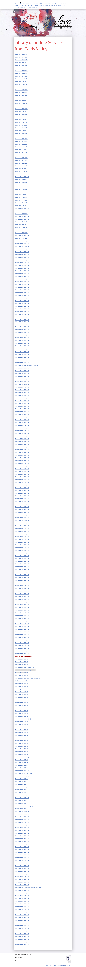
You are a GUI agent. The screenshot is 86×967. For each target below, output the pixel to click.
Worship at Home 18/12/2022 (22, 564)
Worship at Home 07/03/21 (21, 795)
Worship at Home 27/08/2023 (22, 477)
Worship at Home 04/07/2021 (22, 838)
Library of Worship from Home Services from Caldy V (27, 7)
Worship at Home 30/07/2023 (22, 487)
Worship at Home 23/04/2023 (22, 520)
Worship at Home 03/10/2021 (22, 871)
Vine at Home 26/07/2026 (21, 62)
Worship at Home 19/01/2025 (22, 281)
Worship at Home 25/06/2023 (22, 498)
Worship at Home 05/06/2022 (22, 640)
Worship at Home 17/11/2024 (22, 300)
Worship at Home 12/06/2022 (22, 637)
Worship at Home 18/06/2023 (22, 501)
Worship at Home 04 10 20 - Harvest (24, 738)
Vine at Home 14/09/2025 (21, 185)
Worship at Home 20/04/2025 (22, 243)
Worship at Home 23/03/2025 (22, 254)
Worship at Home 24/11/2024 (22, 298)
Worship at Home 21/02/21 (21, 789)
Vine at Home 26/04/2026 (21, 98)
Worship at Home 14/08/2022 (22, 613)
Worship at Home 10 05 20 (21, 681)
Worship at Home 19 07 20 (21, 708)
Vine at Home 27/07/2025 (21, 205)
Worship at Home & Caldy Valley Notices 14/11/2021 (28, 887)
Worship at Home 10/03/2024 (22, 400)
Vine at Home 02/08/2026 (21, 60)
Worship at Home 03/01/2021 (22, 770)
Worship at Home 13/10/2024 (22, 314)
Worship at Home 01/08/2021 (22, 846)
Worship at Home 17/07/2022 (22, 623)
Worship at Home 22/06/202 (22, 219)
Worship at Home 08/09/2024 (22, 327)
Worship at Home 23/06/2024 (22, 357)
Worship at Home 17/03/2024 (22, 398)
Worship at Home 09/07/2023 (22, 493)
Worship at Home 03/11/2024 (22, 306)
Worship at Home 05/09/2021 (22, 860)
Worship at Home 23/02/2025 (22, 265)
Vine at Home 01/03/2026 (21, 119)
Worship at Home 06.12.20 (21, 762)
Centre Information (39, 5)
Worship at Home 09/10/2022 (22, 591)
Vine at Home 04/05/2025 (21, 238)
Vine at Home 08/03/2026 (21, 117)
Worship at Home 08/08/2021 (22, 849)
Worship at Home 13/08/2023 (22, 482)
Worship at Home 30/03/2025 (22, 251)
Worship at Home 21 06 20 (21, 697)
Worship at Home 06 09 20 (21, 727)
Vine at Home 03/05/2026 (21, 95)
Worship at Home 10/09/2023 (22, 471)
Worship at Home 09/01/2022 (22, 904)
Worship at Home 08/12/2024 (22, 292)
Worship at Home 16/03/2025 (22, 257)
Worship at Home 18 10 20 (21, 743)
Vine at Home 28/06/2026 (21, 73)
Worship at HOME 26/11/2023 (22, 439)
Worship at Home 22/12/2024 (22, 287)
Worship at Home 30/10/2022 (22, 583)
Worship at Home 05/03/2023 (22, 539)
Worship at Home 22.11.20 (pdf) (23, 757)
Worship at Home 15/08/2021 (22, 852)
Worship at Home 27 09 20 (21, 735)
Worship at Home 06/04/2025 (22, 249)
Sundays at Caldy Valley (38, 3)
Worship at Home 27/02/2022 (22, 923)
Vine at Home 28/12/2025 (21, 141)
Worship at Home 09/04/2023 (22, 526)
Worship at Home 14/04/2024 (22, 387)
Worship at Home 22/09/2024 (22, 321)
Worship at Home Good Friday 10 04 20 (24, 667)
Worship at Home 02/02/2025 (22, 276)
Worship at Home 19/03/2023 (22, 534)
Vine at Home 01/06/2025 (21, 227)
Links (63, 5)
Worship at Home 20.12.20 (21, 768)
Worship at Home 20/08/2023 (22, 479)
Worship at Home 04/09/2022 (22, 604)
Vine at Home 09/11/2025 (21, 160)
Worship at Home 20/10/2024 (22, 311)
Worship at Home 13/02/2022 (22, 917)
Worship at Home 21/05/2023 (22, 512)
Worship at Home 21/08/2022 (22, 610)
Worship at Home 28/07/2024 (22, 343)
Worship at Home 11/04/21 (21, 808)
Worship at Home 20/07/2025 (22, 208)
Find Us (53, 5)
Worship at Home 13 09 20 (21, 730)
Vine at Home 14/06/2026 (21, 79)
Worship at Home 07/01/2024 (22, 428)
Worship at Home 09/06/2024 (22, 362)
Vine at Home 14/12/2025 (21, 147)
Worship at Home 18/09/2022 (22, 599)
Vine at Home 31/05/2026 (21, 84)
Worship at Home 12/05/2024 (22, 376)
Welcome (17, 3)
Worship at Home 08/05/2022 (22, 651)
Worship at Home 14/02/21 (21, 787)
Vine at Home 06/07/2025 (21, 213)
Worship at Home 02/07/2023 (22, 496)
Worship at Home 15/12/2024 (22, 290)
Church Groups (62, 3)
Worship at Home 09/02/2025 (22, 271)
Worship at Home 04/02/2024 (22, 417)
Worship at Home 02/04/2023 (22, 528)
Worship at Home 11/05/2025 (22, 235)
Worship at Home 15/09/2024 (22, 324)
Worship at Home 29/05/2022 (22, 642)
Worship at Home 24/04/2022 (22, 944)
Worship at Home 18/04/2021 (22, 811)
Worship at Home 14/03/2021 (22, 797)
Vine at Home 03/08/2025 (21, 203)
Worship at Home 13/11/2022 (22, 577)
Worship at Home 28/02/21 (21, 792)
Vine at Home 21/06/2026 (21, 76)
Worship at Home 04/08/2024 (22, 340)
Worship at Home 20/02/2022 (22, 920)
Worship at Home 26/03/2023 (22, 531)
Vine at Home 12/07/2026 (21, 68)
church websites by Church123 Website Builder (62, 965)
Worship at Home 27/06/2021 (22, 836)
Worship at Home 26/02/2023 (22, 542)
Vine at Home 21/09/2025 (21, 182)
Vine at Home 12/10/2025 (21, 171)
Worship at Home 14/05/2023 (22, 515)
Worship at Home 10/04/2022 (22, 939)
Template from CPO (49, 965)
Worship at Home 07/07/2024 (22, 351)
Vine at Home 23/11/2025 (21, 155)
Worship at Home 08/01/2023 (22, 561)
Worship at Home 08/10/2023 (22, 458)
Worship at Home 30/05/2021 (22, 827)
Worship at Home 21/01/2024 (22, 422)
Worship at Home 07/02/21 (21, 784)
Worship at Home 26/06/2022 (22, 632)
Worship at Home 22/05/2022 (22, 645)
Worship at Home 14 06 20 (21, 694)
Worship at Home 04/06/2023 (22, 506)
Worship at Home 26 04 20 (21, 675)
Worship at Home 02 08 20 (21, 713)
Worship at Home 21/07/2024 (22, 346)
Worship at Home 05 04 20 (21, 664)
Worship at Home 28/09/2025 (22, 176)
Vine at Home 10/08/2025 (21, 200)
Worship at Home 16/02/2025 (22, 268)
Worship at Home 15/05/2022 (22, 648)
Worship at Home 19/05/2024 (22, 373)
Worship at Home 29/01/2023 (22, 553)
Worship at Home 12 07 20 (21, 705)
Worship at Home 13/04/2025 (22, 246)
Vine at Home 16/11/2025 (21, 157)
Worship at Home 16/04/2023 (22, 523)
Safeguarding (29, 3)
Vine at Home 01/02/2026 (21, 130)
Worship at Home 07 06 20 (21, 691)
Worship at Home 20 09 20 (21, 732)
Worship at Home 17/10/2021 (22, 876)
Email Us (36, 956)
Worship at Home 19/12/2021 (22, 901)
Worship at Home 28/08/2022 (22, 607)
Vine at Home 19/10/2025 (21, 168)
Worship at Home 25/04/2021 (22, 814)
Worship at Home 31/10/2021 (22, 882)
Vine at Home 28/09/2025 (21, 179)
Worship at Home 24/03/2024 (22, 395)
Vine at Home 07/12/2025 (21, 149)
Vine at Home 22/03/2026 (21, 111)
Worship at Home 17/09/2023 (22, 466)
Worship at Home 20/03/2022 (22, 931)
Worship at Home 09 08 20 (21, 716)
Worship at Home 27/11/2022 (22, 572)
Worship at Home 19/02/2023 (22, 545)
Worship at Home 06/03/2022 (22, 925)
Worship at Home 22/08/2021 (22, 855)
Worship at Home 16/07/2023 (22, 490)
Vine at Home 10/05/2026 (21, 92)
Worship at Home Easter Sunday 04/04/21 (25, 806)
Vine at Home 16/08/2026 (21, 54)
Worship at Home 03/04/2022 (22, 936)
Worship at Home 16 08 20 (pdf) (23, 719)
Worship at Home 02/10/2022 (22, 593)
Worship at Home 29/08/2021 (22, 857)
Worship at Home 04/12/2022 (22, 569)
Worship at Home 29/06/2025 (22, 216)
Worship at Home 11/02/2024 (22, 414)
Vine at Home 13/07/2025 (21, 211)
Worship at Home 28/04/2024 (22, 381)
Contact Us (47, 5)
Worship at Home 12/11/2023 (22, 444)
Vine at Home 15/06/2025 (21, 222)
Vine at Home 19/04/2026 (21, 100)
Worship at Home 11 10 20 (21, 740)
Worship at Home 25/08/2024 (22, 332)
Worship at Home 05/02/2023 (22, 550)
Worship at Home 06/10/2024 (22, 317)
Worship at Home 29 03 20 (21, 659)
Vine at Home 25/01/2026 (21, 133)
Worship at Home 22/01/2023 (22, 555)
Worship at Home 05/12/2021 (22, 895)
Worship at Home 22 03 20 (21, 662)
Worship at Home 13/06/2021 (22, 830)
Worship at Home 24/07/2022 (22, 621)
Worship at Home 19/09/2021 (22, 865)
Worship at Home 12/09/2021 (22, 863)
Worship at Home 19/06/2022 (22, 634)
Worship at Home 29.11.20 (21, 759)
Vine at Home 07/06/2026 (21, 81)
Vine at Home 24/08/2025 (21, 194)
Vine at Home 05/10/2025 (21, 174)
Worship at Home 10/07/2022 (22, 626)
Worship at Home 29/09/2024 (22, 319)
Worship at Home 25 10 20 (21, 746)
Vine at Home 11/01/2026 (21, 138)
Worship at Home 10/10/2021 (22, 874)
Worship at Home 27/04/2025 (22, 241)
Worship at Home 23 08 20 (21, 721)
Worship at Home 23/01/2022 (22, 909)
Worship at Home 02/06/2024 (22, 368)
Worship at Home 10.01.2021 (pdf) (23, 773)
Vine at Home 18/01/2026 (21, 136)
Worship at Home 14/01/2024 (22, 425)
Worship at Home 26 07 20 (21, 710)
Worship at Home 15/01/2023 (22, 558)
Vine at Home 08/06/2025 (21, 224)
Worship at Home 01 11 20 (21, 749)
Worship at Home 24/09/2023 (22, 463)
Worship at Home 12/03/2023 (22, 536)
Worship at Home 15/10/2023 (22, 455)
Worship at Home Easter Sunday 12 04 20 (25, 670)
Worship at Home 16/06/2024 (22, 360)
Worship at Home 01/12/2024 (22, 295)
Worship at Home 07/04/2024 (22, 390)
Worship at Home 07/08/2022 (22, 615)
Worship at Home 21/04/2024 (22, 384)
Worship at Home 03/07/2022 (22, 629)
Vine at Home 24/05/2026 (21, 87)
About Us (22, 3)
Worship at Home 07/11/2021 (22, 885)
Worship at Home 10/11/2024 (22, 303)
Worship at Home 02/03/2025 (22, 262)
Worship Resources (49, 3)
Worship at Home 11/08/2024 (22, 337)
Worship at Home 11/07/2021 (22, 841)
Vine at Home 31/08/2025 (21, 192)
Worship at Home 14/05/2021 (22, 822)
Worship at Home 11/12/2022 (22, 566)
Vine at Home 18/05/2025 (21, 232)
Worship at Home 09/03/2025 (22, 260)
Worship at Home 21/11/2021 (22, 890)
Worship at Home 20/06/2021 (22, 833)
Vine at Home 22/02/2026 (21, 122)
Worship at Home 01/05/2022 (22, 653)
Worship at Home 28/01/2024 (22, 419)
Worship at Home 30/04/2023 (22, 517)
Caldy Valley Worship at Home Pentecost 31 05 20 (27, 689)
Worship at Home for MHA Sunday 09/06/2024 (26, 365)
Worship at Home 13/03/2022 (22, 928)
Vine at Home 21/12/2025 (21, 144)
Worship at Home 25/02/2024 (22, 406)
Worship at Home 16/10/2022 (22, 588)
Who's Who (30, 5)
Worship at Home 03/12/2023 (22, 436)
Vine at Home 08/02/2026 (21, 128)
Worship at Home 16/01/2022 (22, 906)
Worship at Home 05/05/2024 (22, 379)
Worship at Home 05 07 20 (21, 702)
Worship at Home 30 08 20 (21, 724)
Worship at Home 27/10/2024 (22, 309)
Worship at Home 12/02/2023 (22, 547)
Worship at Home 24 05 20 (21, 686)
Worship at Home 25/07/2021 (22, 844)
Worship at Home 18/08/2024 (22, 335)
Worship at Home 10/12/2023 (22, 433)
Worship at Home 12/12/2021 (22, 898)
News (56, 3)
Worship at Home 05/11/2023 (22, 447)
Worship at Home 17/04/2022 (22, 942)
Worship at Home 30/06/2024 (22, 354)
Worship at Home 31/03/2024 (22, 392)
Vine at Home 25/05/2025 (21, 230)
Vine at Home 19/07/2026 (21, 65)
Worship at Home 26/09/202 (22, 868)
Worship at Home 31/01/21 (21, 781)
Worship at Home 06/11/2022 (22, 580)
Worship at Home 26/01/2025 (22, 279)
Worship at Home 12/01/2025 (22, 284)
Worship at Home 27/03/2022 (22, 934)
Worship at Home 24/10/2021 (22, 879)
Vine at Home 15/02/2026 (21, 125)
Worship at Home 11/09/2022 (22, 602)
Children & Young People (20, 5)
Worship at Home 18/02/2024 (22, 411)
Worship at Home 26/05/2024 (22, 370)
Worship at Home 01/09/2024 (22, 329)
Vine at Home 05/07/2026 (21, 70)
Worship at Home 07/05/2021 (22, 819)
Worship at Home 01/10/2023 (22, 460)
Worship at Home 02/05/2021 (22, 817)
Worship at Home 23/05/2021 (22, 825)
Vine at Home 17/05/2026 (21, 89)
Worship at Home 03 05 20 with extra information (27, 678)
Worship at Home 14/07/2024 (22, 349)
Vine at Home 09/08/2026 (21, 57)
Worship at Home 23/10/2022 (22, 585)
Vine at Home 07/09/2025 (21, 189)
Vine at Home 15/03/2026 (21, 114)
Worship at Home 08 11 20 (21, 751)
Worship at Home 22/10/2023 (22, 452)
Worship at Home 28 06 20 (21, 700)
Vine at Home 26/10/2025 (21, 166)
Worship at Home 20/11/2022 (22, 574)
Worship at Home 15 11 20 (21, 754)
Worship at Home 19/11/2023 (22, 441)
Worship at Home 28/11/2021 (22, 893)
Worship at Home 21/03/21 (21, 800)
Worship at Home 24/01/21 (21, 778)
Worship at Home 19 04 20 (21, 672)
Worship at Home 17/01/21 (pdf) (23, 776)
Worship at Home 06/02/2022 (22, 914)
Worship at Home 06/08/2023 (22, 485)
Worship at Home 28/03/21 (21, 803)
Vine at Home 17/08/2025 (21, 197)
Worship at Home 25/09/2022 (22, 596)
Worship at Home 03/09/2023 (22, 474)
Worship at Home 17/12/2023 (22, 430)
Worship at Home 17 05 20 (21, 683)
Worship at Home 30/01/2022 (22, 912)
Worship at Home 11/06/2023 (22, 504)
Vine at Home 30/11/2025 (21, 152)
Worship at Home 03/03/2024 (22, 403)
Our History (58, 5)
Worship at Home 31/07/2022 (22, 618)
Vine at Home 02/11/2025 (21, 163)
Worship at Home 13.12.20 (21, 765)
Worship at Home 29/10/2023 (22, 449)
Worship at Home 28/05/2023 (22, 509)
